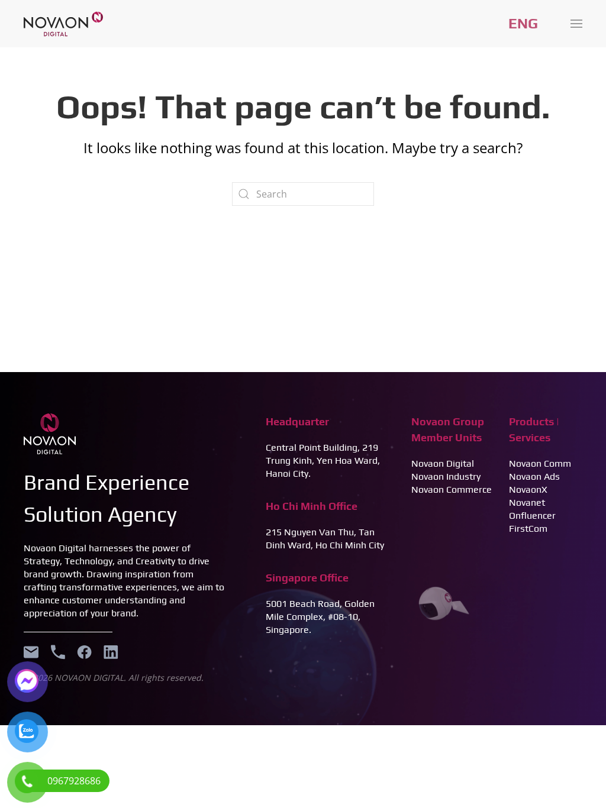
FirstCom (528, 528)
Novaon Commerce (451, 489)
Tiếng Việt (523, 24)
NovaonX (528, 489)
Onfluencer (532, 515)
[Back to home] (63, 23)
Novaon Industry (446, 476)
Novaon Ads (534, 476)
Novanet (527, 502)
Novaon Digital (442, 463)
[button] (576, 23)
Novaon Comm (540, 463)
